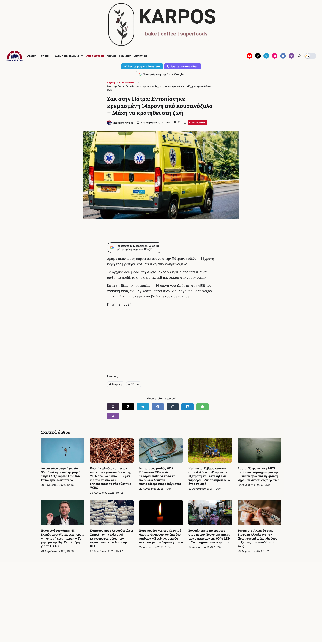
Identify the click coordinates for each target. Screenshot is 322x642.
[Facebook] (283, 56)
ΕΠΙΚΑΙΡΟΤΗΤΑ (197, 122)
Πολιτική (125, 55)
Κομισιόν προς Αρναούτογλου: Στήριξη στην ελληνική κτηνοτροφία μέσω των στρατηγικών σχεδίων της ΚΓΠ (111, 538)
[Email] (113, 406)
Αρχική (32, 55)
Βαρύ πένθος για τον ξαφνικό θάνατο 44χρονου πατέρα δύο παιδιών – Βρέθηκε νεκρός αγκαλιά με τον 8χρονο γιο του (161, 536)
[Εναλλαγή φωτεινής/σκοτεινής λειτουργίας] (310, 56)
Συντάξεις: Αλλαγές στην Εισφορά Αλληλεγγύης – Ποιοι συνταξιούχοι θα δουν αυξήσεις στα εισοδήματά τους (257, 538)
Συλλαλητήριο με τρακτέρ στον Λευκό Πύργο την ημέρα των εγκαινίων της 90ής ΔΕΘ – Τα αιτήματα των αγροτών (209, 536)
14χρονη (115, 384)
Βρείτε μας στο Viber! (184, 66)
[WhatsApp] (202, 406)
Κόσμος (111, 55)
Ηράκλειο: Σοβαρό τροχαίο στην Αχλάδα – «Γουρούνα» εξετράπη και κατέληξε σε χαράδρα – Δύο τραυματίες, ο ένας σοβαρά (209, 476)
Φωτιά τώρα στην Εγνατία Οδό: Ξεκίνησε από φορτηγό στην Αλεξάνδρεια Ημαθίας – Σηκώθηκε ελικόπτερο (62, 474)
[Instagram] (274, 56)
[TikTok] (258, 56)
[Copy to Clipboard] (173, 406)
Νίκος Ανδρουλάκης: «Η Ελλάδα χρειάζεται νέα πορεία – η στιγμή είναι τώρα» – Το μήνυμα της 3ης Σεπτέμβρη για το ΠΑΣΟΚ (62, 538)
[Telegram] (266, 56)
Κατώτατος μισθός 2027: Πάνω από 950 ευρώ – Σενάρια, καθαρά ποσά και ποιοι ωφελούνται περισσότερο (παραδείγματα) (160, 476)
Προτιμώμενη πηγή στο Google (163, 74)
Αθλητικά (140, 55)
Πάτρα (133, 384)
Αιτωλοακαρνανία (67, 55)
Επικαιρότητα (95, 55)
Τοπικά (44, 55)
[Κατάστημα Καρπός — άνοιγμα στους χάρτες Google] (161, 24)
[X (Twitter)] (128, 406)
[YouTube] (249, 56)
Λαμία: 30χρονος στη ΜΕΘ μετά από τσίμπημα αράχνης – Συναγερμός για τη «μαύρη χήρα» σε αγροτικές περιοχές (258, 474)
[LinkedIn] (187, 406)
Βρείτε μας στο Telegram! (144, 66)
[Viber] (291, 56)
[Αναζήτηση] (299, 55)
